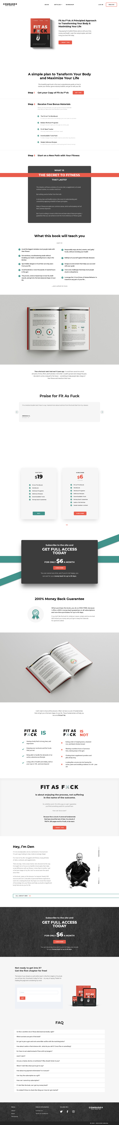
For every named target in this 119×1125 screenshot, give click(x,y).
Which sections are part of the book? (29, 1036)
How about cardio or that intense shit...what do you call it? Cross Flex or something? (44, 1046)
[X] (61, 1111)
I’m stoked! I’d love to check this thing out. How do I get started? (37, 1090)
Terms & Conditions (42, 1113)
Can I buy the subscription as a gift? (28, 1075)
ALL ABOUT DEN (22, 896)
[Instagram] (73, 1111)
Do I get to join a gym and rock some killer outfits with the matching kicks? (41, 1041)
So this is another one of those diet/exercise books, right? (35, 1032)
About (13, 1110)
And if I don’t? (21, 1056)
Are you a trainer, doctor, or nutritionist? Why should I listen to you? (38, 1061)
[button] (59, 1032)
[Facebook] (67, 1111)
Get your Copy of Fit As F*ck (53, 92)
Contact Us (39, 1110)
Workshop (14, 1116)
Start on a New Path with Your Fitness (58, 155)
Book (13, 1113)
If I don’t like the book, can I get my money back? (32, 1085)
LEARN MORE (59, 525)
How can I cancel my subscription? (28, 1080)
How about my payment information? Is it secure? (33, 1070)
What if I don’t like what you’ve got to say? (30, 1066)
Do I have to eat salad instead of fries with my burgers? (34, 1051)
